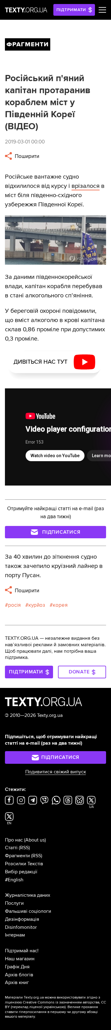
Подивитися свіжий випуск (55, 772)
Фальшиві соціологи (28, 911)
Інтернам (15, 935)
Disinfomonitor (21, 927)
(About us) (35, 840)
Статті (11, 848)
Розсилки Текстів (24, 864)
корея (60, 605)
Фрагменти (17, 856)
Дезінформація (22, 919)
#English (14, 880)
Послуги (14, 903)
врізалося (86, 186)
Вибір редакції (21, 872)
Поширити (26, 156)
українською (54, 1007)
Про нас (14, 840)
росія (14, 605)
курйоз (36, 605)
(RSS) (24, 848)
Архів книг (17, 982)
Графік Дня (17, 967)
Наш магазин (20, 959)
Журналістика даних (27, 895)
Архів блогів (19, 975)
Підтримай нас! (22, 951)
